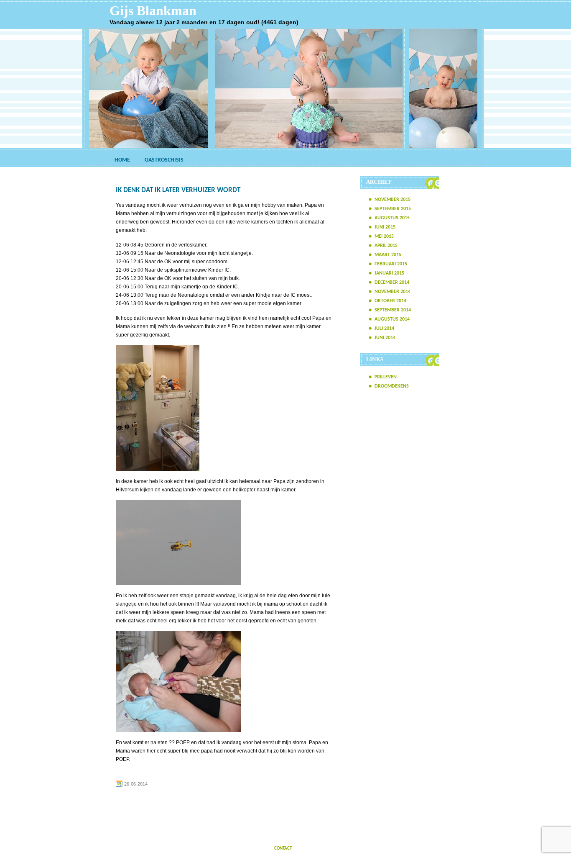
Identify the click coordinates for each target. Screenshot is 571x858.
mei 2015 (384, 236)
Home (122, 160)
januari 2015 (389, 273)
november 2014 (392, 291)
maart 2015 (388, 254)
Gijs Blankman (153, 10)
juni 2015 (385, 227)
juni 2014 (385, 337)
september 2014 (393, 310)
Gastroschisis (164, 160)
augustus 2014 (392, 319)
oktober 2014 (390, 300)
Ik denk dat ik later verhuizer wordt (178, 190)
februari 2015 (391, 264)
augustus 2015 (392, 218)
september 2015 (393, 208)
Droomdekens (392, 386)
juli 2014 (384, 328)
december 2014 (392, 282)
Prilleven (386, 377)
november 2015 (392, 199)
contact (283, 848)
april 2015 (386, 245)
